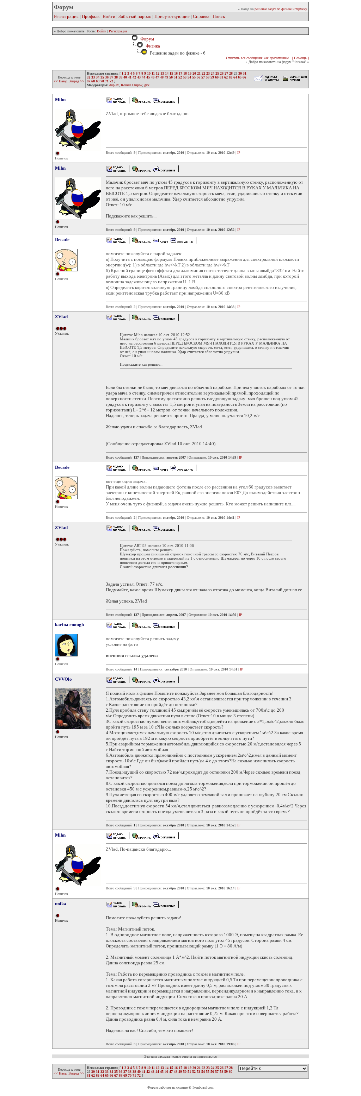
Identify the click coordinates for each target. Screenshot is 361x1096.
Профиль (90, 16)
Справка (201, 16)
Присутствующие (172, 16)
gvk (146, 85)
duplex (114, 85)
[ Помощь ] (300, 58)
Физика (153, 46)
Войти (109, 16)
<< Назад (61, 81)
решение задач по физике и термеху (281, 9)
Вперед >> (76, 81)
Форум (146, 39)
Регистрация (66, 16)
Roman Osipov (131, 85)
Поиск (219, 16)
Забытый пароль (134, 16)
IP (238, 153)
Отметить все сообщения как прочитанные (257, 58)
